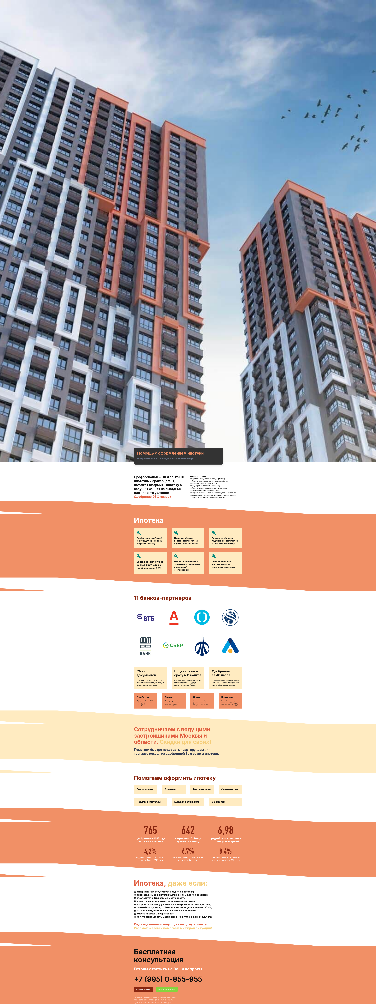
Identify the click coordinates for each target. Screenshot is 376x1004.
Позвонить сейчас (143, 989)
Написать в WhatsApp (166, 989)
